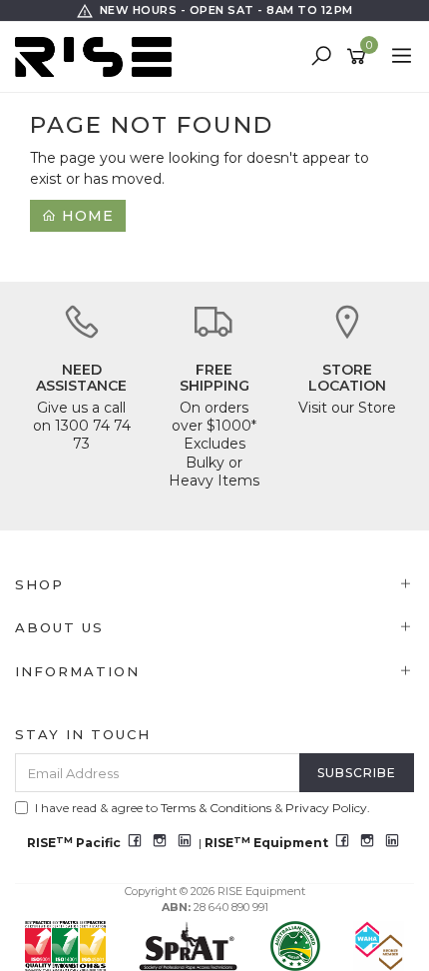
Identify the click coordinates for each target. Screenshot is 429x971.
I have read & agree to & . (202, 807)
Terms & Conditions (216, 807)
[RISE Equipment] (98, 56)
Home (85, 216)
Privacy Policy (326, 807)
